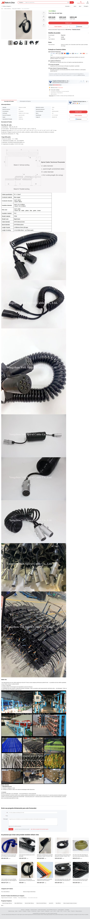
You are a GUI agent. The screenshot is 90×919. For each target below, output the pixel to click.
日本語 (58, 911)
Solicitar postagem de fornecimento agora (39, 829)
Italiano (38, 911)
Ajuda (75, 6)
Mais (2, 905)
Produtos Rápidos (61, 909)
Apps (80, 6)
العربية (51, 911)
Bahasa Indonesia (79, 911)
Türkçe (69, 911)
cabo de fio (51, 903)
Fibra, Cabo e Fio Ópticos (16, 8)
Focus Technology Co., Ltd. (43, 913)
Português (24, 911)
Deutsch (42, 911)
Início (2, 8)
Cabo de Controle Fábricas (41, 903)
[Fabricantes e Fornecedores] (8, 2)
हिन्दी (61, 911)
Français (28, 911)
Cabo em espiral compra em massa (70, 903)
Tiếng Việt (73, 911)
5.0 (73, 103)
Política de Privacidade (42, 909)
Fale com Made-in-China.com (52, 909)
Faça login (51, 95)
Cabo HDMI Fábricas (18, 903)
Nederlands (47, 911)
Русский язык (34, 911)
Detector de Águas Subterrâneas (29, 891)
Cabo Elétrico (58, 903)
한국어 (55, 911)
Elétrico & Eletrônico (7, 8)
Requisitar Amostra (76, 29)
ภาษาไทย (64, 911)
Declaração (27, 909)
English (16, 911)
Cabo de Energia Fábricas (7, 903)
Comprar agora (68, 23)
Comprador (67, 6)
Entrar (87, 3)
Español (20, 911)
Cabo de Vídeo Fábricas (29, 903)
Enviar (11, 829)
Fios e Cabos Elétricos (25, 8)
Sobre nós (22, 909)
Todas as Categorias (7, 6)
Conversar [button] (80, 26)
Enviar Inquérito (58, 26)
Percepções (67, 909)
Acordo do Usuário (34, 909)
